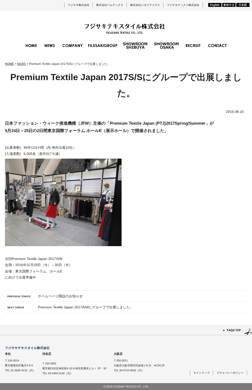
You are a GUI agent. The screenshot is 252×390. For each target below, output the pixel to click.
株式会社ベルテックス (109, 4)
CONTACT (217, 45)
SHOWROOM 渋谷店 (135, 45)
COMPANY (72, 45)
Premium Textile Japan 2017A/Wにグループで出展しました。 (70, 307)
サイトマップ (201, 372)
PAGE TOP (126, 330)
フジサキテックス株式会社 (183, 4)
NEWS (49, 45)
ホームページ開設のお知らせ (45, 296)
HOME (31, 45)
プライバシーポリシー (230, 372)
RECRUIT (193, 45)
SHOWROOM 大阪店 (166, 45)
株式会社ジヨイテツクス (145, 4)
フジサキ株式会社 (78, 4)
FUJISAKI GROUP (102, 45)
